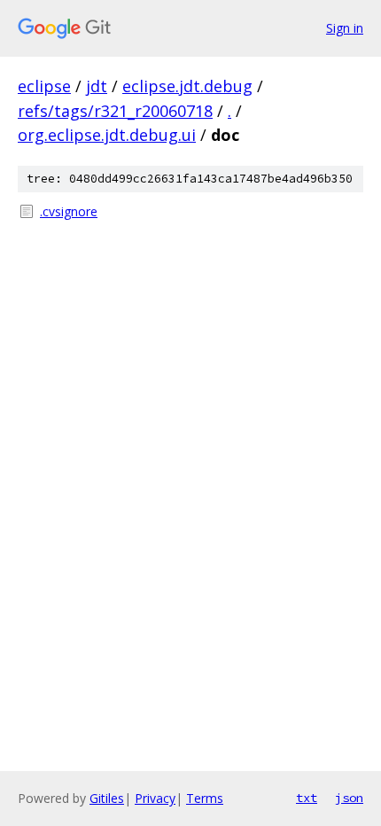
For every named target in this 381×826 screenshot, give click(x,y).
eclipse (44, 86)
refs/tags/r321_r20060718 (115, 110)
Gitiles (106, 798)
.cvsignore (68, 211)
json (349, 798)
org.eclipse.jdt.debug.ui (107, 134)
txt (306, 798)
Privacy (155, 798)
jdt (96, 86)
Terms (204, 798)
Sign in (344, 27)
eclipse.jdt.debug (187, 86)
